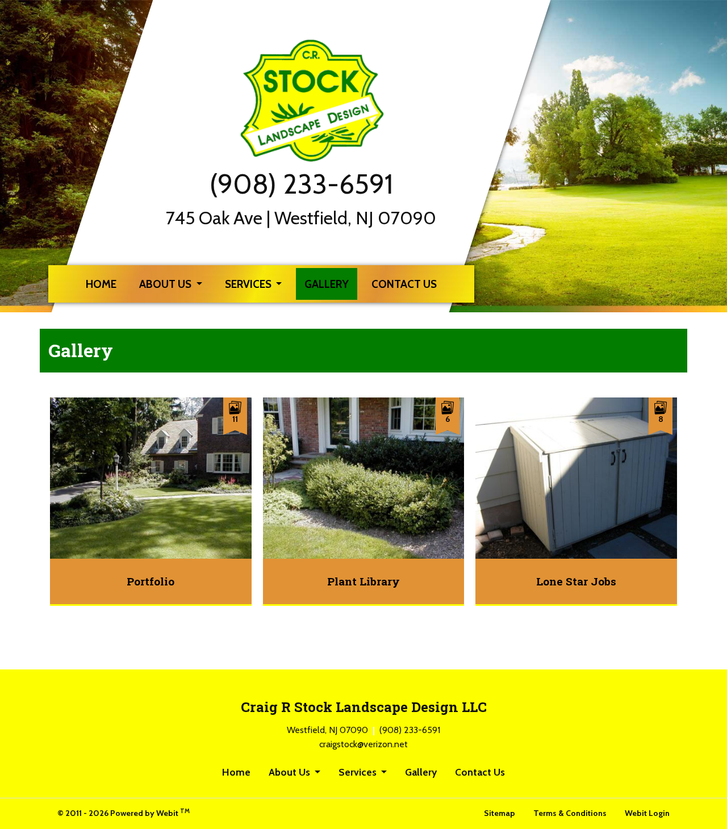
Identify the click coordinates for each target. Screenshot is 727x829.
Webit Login (647, 813)
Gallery (330, 284)
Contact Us (404, 284)
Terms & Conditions (570, 813)
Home (101, 284)
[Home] (318, 100)
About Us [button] (166, 284)
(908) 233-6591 (301, 184)
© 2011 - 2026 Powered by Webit (123, 812)
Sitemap (499, 813)
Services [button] (249, 284)
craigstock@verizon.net (363, 744)
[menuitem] (101, 284)
